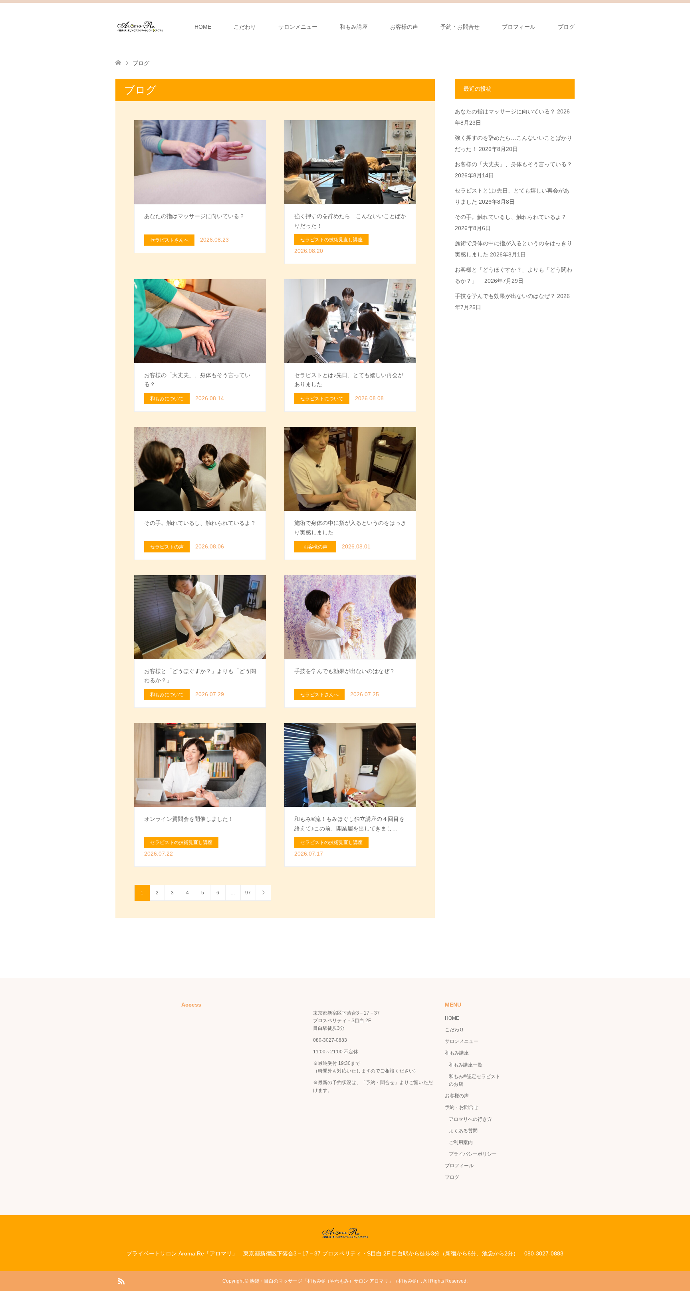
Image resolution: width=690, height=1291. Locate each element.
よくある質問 (463, 1131)
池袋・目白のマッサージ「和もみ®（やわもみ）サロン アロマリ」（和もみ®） (335, 1281)
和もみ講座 (354, 27)
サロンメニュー (297, 27)
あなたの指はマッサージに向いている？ (505, 111)
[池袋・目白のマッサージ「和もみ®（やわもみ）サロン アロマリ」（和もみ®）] (140, 26)
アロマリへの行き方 (470, 1119)
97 (248, 893)
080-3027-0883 (330, 1040)
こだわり (245, 27)
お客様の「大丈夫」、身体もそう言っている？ (513, 164)
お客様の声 (404, 27)
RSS (121, 1280)
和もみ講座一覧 (465, 1065)
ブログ (566, 27)
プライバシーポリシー (473, 1154)
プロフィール (518, 27)
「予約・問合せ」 (380, 1082)
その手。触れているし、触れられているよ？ (511, 217)
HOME (202, 27)
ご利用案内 (461, 1142)
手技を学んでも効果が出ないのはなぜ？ (505, 296)
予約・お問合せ (460, 27)
